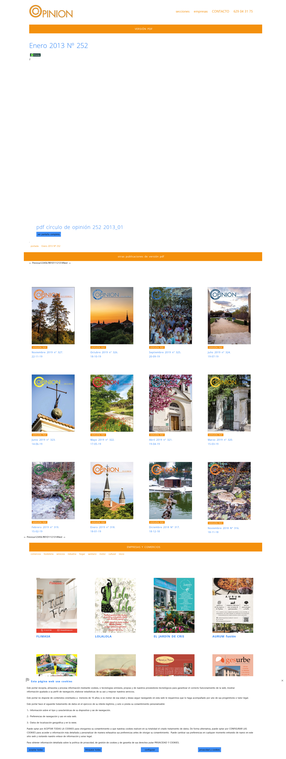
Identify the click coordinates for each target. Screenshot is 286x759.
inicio (121, 553)
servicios (60, 553)
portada (35, 245)
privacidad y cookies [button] (209, 749)
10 (52, 262)
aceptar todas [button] (36, 749)
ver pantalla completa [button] (49, 234)
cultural (112, 553)
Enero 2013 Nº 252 (51, 245)
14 (62, 262)
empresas (201, 11)
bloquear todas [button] (93, 749)
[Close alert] (282, 679)
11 (54, 262)
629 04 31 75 (243, 11)
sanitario (92, 553)
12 (57, 262)
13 (59, 262)
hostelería (48, 553)
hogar (82, 553)
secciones (182, 11)
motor (103, 553)
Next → (67, 262)
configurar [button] (150, 749)
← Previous (34, 262)
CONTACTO (220, 11)
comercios (36, 553)
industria (72, 553)
